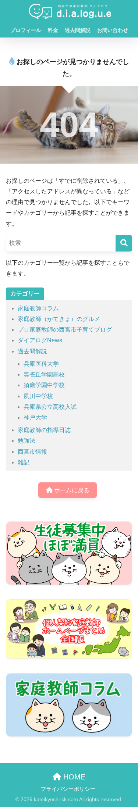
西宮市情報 (32, 452)
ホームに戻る (71, 490)
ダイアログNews (40, 340)
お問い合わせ (112, 30)
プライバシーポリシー (68, 789)
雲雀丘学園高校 (44, 374)
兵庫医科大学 (41, 364)
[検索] (124, 243)
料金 (53, 30)
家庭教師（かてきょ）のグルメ (59, 319)
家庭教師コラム (38, 308)
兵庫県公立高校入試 (50, 407)
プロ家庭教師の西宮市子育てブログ (65, 329)
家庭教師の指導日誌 (44, 430)
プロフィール (25, 30)
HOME (73, 777)
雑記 (23, 462)
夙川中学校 (38, 396)
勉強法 (26, 441)
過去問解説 (78, 30)
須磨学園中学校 (44, 385)
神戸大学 (35, 417)
